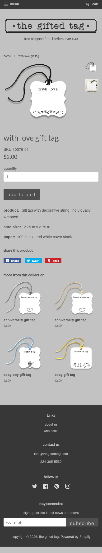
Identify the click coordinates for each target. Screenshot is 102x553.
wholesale (51, 430)
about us (51, 424)
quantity (10, 168)
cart (94, 3)
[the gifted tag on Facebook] (45, 487)
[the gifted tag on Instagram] (67, 487)
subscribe (82, 523)
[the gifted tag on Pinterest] (56, 487)
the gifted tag (49, 536)
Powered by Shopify (76, 536)
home (7, 56)
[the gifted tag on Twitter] (34, 487)
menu (14, 3)
